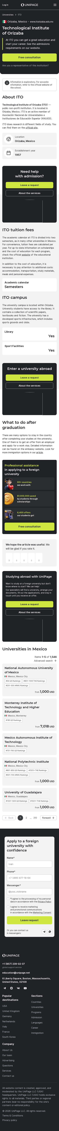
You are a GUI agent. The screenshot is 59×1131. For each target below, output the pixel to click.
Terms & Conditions (12, 1115)
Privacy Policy (44, 901)
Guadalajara (21, 796)
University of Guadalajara (23, 792)
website (26, 254)
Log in (5, 5)
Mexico (11, 676)
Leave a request (29, 185)
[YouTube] (25, 988)
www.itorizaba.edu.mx (41, 21)
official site (32, 127)
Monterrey (21, 715)
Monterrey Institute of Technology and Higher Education (22, 707)
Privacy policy (9, 1120)
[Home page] (29, 4)
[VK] (18, 988)
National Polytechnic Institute (27, 761)
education (16, 972)
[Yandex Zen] (11, 988)
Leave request (29, 920)
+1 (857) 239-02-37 (13, 963)
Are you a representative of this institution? (25, 65)
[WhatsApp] (50, 931)
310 (35, 818)
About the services (29, 193)
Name (10, 857)
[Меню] (53, 5)
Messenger (13, 885)
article (39, 452)
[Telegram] (44, 931)
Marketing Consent (42, 912)
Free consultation (29, 57)
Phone (10, 871)
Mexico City (22, 676)
